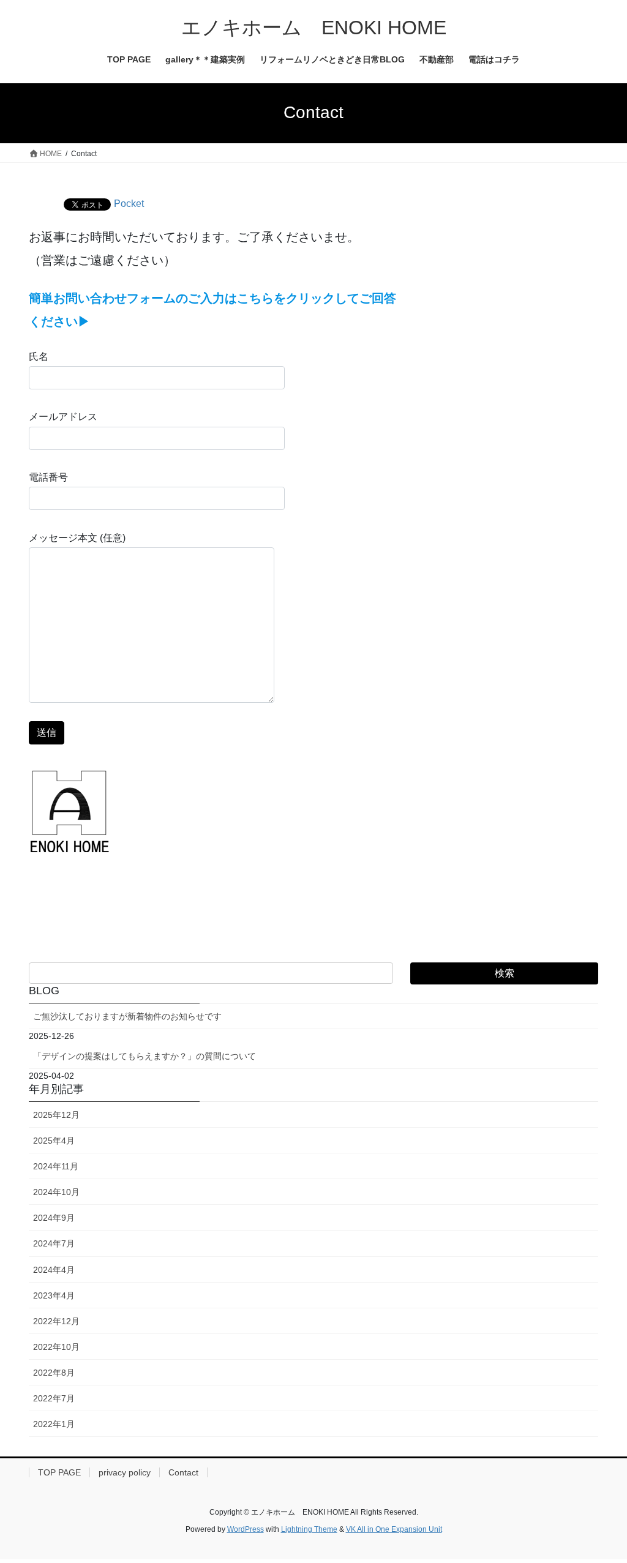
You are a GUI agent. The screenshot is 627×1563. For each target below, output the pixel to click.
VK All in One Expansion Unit (394, 1529)
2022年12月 (56, 1321)
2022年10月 (56, 1347)
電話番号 (48, 477)
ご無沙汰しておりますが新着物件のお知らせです (127, 1016)
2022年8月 (54, 1372)
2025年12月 (56, 1115)
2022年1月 (54, 1424)
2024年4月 (54, 1270)
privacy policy (125, 1472)
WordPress (245, 1529)
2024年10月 (56, 1192)
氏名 (38, 356)
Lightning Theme (309, 1529)
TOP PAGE (59, 1472)
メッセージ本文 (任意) (77, 538)
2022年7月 (54, 1398)
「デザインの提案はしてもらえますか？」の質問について (144, 1056)
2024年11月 (55, 1166)
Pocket (129, 203)
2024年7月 (54, 1243)
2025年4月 (54, 1140)
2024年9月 (54, 1218)
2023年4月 (54, 1295)
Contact (183, 1472)
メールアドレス (63, 416)
